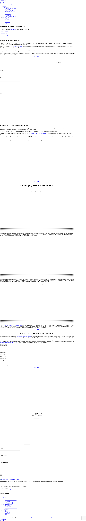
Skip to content (3, 0)
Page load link (3, 519)
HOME (4, 497)
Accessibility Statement (51, 517)
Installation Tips (4, 33)
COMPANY (5, 510)
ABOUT (7, 511)
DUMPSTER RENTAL (10, 503)
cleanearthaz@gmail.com (8, 489)
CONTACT (7, 512)
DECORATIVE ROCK (7, 504)
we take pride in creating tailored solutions (37, 133)
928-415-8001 (59, 62)
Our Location (3, 38)
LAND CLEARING (9, 502)
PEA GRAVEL (8, 506)
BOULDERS (8, 505)
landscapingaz (14, 29)
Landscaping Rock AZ (31, 517)
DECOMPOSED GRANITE (11, 508)
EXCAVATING (6, 498)
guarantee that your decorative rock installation (41, 136)
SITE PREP (7, 501)
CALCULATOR (6, 509)
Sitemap (38, 517)
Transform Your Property (6, 35)
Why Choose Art (4, 31)
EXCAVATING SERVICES (10, 500)
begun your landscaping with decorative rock (13, 325)
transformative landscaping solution (24, 336)
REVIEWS (7, 513)
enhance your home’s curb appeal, (16, 46)
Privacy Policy (43, 517)
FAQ (6, 514)
